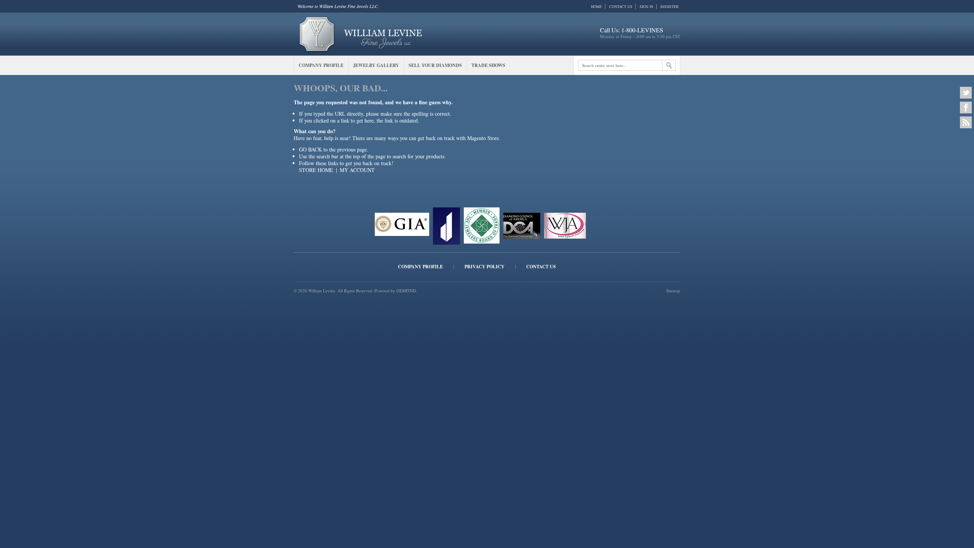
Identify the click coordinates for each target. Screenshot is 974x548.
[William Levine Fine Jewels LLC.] (361, 33)
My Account (357, 170)
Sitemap (673, 290)
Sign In (646, 6)
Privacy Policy (485, 266)
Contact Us (620, 6)
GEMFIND (406, 290)
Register (669, 6)
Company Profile (420, 266)
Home (596, 6)
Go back (310, 149)
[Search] (669, 65)
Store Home (316, 170)
